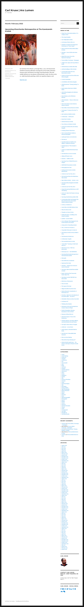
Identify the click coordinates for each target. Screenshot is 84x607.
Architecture (64, 360)
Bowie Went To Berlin (66, 119)
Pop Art (63, 400)
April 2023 (64, 500)
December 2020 (65, 539)
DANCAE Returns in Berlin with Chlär (69, 66)
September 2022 (65, 510)
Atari (63, 364)
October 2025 (64, 459)
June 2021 (64, 531)
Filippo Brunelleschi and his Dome (69, 288)
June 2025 (64, 464)
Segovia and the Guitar (66, 263)
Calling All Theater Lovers (67, 156)
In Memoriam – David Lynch (68, 116)
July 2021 (63, 529)
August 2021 (64, 528)
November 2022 (65, 507)
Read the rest (23, 79)
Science (63, 403)
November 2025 (65, 458)
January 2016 (64, 549)
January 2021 (64, 538)
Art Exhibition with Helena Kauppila (69, 81)
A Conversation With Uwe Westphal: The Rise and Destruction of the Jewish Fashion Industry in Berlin (70, 201)
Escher (63, 374)
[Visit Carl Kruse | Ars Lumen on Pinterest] (75, 589)
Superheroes (11, 76)
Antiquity (63, 358)
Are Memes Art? (65, 301)
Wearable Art (64, 412)
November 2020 (65, 541)
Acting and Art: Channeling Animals (69, 225)
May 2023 (64, 499)
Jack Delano (64, 386)
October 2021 (64, 525)
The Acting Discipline (66, 37)
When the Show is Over (66, 209)
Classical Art (64, 371)
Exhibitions (64, 375)
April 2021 (64, 534)
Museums (11, 70)
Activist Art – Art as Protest (67, 327)
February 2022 (65, 520)
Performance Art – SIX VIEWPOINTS (69, 251)
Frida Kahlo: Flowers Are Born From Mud (70, 299)
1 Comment (7, 78)
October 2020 (64, 542)
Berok (63, 429)
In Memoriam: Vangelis (66, 239)
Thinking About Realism (67, 304)
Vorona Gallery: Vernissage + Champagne (70, 60)
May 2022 (64, 516)
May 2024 (64, 482)
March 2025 (64, 469)
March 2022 (64, 518)
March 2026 (64, 452)
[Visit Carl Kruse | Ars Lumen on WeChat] (64, 591)
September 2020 (65, 543)
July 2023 (63, 496)
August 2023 (64, 495)
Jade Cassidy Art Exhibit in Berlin (68, 114)
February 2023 (65, 503)
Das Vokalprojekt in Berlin (67, 39)
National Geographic (66, 397)
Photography (64, 398)
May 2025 (64, 466)
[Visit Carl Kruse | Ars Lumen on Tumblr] (69, 589)
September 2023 (65, 494)
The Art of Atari (65, 283)
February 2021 (64, 536)
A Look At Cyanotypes (66, 79)
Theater (63, 407)
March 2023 (64, 502)
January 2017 (64, 546)
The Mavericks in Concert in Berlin (69, 153)
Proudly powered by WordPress (22, 601)
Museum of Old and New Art (67, 314)
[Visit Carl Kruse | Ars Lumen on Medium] (63, 589)
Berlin (63, 365)
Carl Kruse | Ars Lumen (19, 10)
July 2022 (63, 513)
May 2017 (63, 545)
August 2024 (64, 478)
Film (62, 378)
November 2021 (65, 524)
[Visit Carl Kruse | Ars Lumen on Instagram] (65, 589)
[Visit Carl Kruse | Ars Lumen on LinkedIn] (71, 589)
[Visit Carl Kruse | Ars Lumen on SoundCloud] (61, 591)
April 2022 (64, 517)
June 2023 (64, 498)
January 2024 (64, 488)
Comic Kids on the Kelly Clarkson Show (70, 207)
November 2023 (65, 491)
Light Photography (65, 389)
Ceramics (63, 368)
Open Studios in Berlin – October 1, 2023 (70, 180)
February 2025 (65, 470)
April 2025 (64, 467)
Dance (63, 372)
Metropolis (64, 258)
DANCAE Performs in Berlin (67, 121)
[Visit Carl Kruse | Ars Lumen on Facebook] (60, 589)
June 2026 (64, 448)
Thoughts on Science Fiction (68, 212)
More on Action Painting (67, 337)
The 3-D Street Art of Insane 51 (68, 227)
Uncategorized (65, 410)
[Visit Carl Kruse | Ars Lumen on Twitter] (67, 589)
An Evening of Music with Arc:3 (68, 42)
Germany (7, 70)
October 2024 (64, 476)
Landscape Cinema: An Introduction (69, 137)
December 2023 (65, 489)
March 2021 (64, 535)
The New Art (64, 139)
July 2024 (63, 480)
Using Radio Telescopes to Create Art (69, 230)
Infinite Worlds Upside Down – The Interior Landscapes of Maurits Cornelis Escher (70, 344)
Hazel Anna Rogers (65, 383)
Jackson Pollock (65, 387)
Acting (63, 354)
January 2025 (64, 471)
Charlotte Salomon (65, 369)
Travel (63, 408)
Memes (63, 392)
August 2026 (64, 445)
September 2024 (65, 477)
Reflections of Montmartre (67, 281)
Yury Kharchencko (65, 414)
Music (63, 396)
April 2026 (64, 451)
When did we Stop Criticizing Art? (68, 339)
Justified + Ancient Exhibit (67, 218)
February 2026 (65, 453)
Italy (62, 385)
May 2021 (63, 532)
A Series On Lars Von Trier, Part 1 (68, 186)
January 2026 (64, 455)
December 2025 (65, 456)
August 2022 (64, 512)
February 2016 (65, 547)
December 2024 (65, 473)
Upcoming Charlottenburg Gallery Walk (70, 197)
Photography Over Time (66, 167)
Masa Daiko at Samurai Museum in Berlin (70, 107)
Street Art (64, 404)
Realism (63, 401)
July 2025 (63, 463)
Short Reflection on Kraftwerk (68, 260)
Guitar (63, 382)
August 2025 (64, 462)
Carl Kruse (64, 367)
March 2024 (64, 485)
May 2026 (64, 449)
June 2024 (64, 481)
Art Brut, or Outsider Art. (67, 204)
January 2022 (64, 521)
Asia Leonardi (64, 362)
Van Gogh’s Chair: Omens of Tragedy (69, 324)
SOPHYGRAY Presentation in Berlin (69, 165)
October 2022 (64, 509)
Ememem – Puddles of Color (67, 158)
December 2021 (65, 523)
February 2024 (65, 487)
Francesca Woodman (66, 379)
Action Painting (65, 356)
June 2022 (64, 514)
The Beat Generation (66, 405)
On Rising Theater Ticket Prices (68, 130)
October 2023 (64, 492)
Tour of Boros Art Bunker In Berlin (69, 124)
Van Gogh (64, 411)
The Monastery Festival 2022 (68, 236)
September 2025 (65, 460)
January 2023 (64, 505)
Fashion (63, 376)
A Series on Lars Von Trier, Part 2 (68, 173)
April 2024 (64, 484)
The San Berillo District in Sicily (68, 241)
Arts (62, 361)
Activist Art (64, 357)
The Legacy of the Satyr (66, 286)
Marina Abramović (65, 390)
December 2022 (65, 506)
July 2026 (63, 446)
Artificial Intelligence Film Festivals (69, 69)
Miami (63, 393)
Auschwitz (7, 73)
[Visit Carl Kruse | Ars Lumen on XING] (73, 589)
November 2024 (65, 474)
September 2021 (65, 527)
